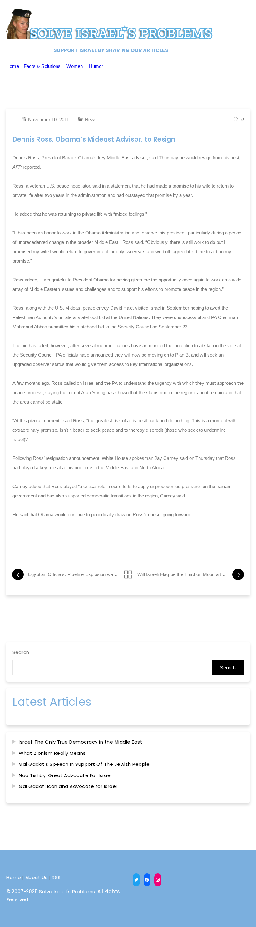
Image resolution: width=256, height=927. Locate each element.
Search (20, 652)
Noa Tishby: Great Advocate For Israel (65, 775)
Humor (96, 66)
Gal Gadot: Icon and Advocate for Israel (68, 786)
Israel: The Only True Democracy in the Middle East (80, 742)
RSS (56, 877)
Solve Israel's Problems (67, 891)
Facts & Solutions (42, 66)
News (91, 119)
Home (12, 66)
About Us (36, 877)
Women (74, 66)
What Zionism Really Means (52, 753)
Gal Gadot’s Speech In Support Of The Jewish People (84, 764)
